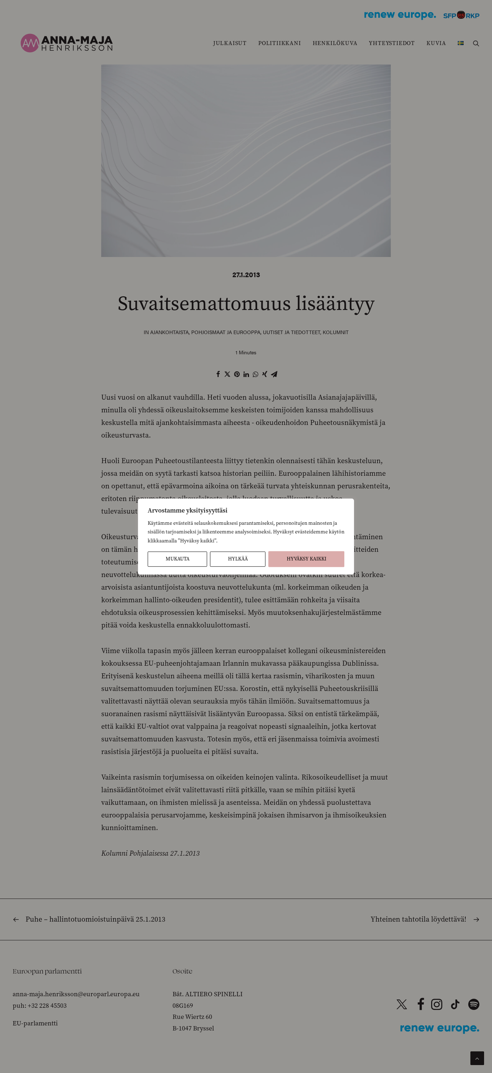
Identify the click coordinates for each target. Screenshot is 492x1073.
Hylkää (238, 558)
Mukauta (177, 558)
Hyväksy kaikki (306, 558)
